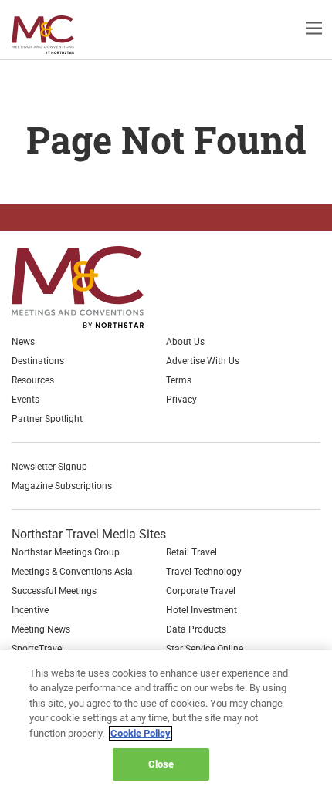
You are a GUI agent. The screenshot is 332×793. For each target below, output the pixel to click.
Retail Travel (191, 552)
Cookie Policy (140, 733)
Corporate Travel (200, 590)
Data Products (196, 629)
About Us (185, 341)
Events (25, 399)
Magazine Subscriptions (62, 486)
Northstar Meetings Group (66, 552)
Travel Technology (204, 571)
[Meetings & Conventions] (90, 287)
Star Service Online (204, 648)
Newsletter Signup (49, 466)
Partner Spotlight (47, 418)
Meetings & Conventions (56, 34)
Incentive (30, 610)
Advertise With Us (202, 361)
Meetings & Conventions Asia (72, 571)
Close (161, 764)
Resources (33, 380)
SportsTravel (38, 648)
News (23, 341)
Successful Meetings (54, 590)
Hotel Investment (201, 610)
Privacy (181, 399)
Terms (178, 380)
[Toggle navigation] (314, 27)
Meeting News (41, 629)
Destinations (38, 361)
